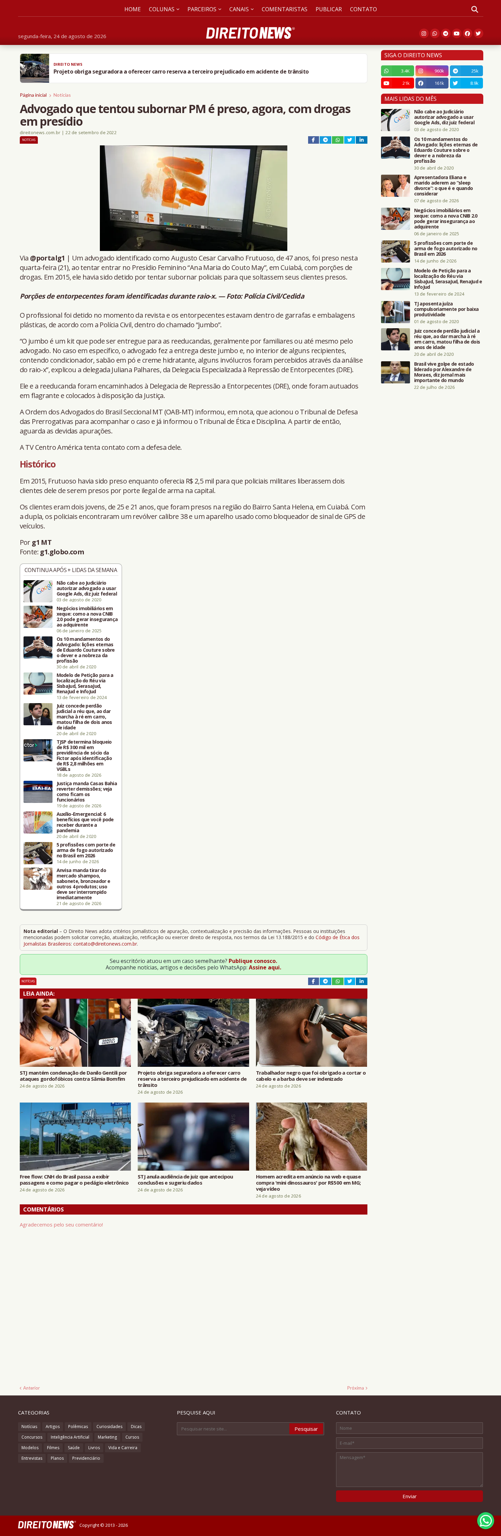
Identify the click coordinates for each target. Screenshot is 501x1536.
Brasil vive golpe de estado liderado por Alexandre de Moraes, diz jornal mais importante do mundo (444, 372)
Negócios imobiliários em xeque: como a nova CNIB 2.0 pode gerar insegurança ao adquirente (87, 617)
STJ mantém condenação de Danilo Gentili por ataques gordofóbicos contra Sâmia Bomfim (73, 1076)
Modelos (30, 1448)
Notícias (62, 95)
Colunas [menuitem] (161, 9)
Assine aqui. (265, 967)
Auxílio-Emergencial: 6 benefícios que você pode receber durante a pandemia (85, 822)
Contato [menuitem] (363, 9)
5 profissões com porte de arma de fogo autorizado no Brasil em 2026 (86, 850)
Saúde (74, 1448)
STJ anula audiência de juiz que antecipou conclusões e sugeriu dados (185, 1179)
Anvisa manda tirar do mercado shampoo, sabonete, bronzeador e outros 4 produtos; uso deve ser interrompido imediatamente (83, 884)
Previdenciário (86, 1458)
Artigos (53, 1426)
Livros (94, 1448)
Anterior (31, 1388)
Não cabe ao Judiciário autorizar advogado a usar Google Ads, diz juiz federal (87, 588)
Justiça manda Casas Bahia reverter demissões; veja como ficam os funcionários (87, 792)
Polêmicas (78, 1426)
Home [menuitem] (132, 9)
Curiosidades (109, 1426)
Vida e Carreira (122, 1448)
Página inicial (33, 95)
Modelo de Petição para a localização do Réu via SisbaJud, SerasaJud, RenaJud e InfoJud (85, 683)
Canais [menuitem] (239, 9)
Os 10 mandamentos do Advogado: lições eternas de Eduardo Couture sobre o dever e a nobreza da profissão (86, 650)
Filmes (53, 1448)
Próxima (355, 1388)
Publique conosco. (253, 961)
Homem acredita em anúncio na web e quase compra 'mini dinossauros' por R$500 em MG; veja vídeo (308, 1182)
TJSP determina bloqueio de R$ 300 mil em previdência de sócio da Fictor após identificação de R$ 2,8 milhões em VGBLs (84, 755)
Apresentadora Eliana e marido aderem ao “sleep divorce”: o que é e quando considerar (443, 185)
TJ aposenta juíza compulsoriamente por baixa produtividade (446, 309)
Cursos (132, 1437)
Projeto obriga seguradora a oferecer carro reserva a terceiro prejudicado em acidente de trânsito (192, 1079)
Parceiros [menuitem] (201, 9)
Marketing (107, 1437)
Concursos (31, 1437)
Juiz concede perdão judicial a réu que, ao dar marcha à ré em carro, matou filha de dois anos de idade (84, 716)
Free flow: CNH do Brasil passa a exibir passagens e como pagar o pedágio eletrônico (74, 1179)
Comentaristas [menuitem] (284, 9)
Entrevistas (31, 1458)
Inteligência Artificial (70, 1437)
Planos (57, 1458)
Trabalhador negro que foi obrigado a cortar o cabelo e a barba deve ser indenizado (311, 1076)
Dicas (136, 1426)
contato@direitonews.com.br (105, 943)
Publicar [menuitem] (329, 9)
